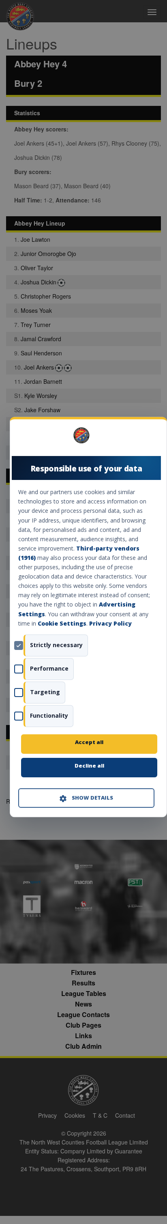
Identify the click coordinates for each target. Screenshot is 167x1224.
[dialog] (88, 617)
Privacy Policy (110, 623)
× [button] (151, 438)
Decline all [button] (89, 765)
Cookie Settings (62, 623)
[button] (86, 798)
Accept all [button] (89, 742)
